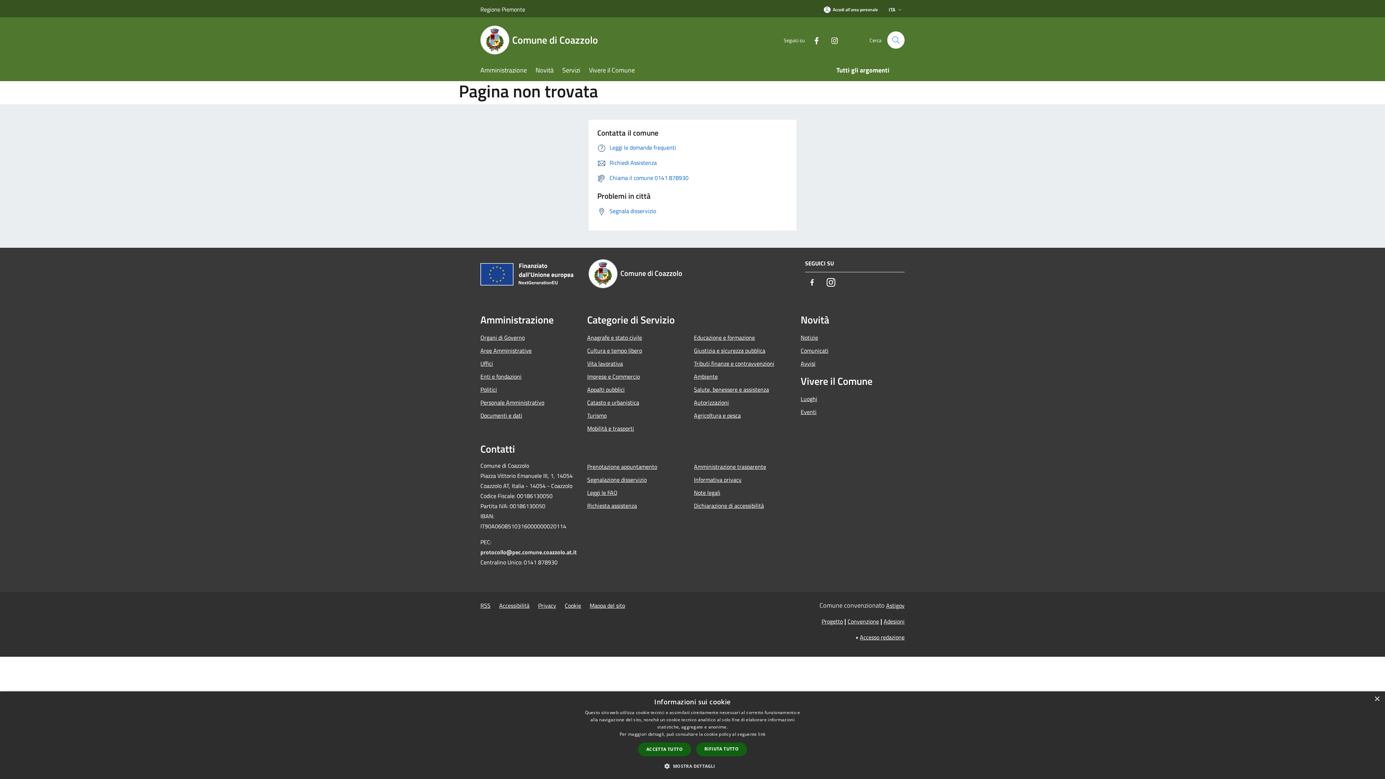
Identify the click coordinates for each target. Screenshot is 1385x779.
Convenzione (863, 621)
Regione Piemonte (502, 9)
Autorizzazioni (711, 402)
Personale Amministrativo (512, 402)
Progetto (832, 621)
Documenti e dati (501, 415)
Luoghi (809, 399)
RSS (485, 605)
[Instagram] (832, 40)
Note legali (707, 492)
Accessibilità (514, 605)
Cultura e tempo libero (614, 350)
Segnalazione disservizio (617, 479)
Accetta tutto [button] (664, 749)
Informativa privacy (718, 479)
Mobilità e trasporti (610, 428)
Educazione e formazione (724, 337)
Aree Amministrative (506, 350)
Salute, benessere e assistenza (731, 389)
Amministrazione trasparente (730, 466)
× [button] (1377, 699)
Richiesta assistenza (612, 505)
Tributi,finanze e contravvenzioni (734, 363)
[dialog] (692, 735)
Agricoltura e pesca (717, 415)
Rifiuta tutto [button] (721, 749)
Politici (488, 389)
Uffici (486, 363)
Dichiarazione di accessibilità (729, 505)
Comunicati (814, 350)
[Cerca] (896, 40)
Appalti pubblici (606, 389)
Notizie (809, 337)
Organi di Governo (502, 337)
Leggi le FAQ (602, 492)
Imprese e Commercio (613, 376)
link (761, 734)
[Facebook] (813, 40)
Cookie (573, 605)
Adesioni (894, 621)
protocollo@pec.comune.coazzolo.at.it (528, 552)
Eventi (809, 412)
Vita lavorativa (605, 363)
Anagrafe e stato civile (614, 337)
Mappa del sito (607, 605)
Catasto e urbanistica (613, 402)
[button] (692, 766)
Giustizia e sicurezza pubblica (729, 350)
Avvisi (808, 363)
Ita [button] (892, 9)
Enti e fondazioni (501, 376)
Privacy (547, 605)
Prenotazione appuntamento (622, 466)
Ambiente (706, 376)
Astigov (895, 605)
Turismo (597, 415)
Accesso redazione (882, 637)
